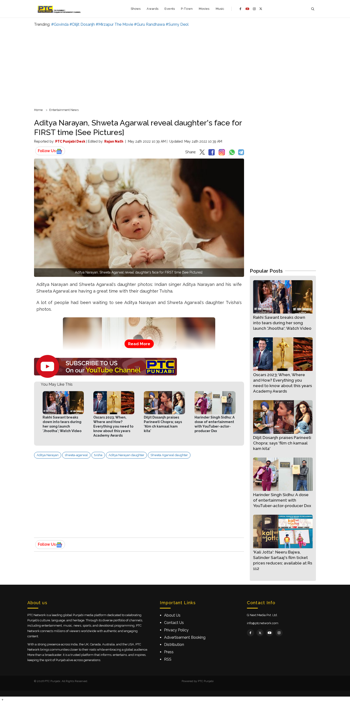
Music (220, 8)
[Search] (312, 9)
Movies (204, 8)
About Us (172, 615)
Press (169, 652)
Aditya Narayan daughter (126, 455)
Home (38, 110)
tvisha (98, 455)
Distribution (174, 644)
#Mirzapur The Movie (114, 24)
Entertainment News (64, 110)
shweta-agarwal (76, 455)
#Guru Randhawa (149, 24)
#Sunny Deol (177, 24)
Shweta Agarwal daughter (169, 455)
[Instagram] (254, 8)
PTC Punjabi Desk (70, 141)
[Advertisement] (175, 66)
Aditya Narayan (48, 455)
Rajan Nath (113, 141)
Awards (152, 8)
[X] (260, 8)
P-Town (187, 8)
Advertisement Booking (184, 637)
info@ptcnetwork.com (262, 623)
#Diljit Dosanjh (82, 24)
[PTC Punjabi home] (59, 9)
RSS (167, 659)
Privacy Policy (176, 630)
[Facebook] (240, 8)
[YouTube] (247, 9)
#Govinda (60, 24)
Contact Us (174, 622)
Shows (136, 8)
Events (170, 8)
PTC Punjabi (206, 681)
